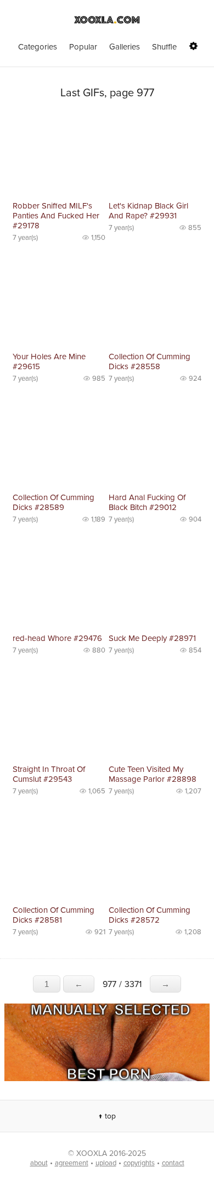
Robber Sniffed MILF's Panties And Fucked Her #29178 (56, 216)
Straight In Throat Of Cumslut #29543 (49, 774)
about (39, 1163)
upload (105, 1163)
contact (173, 1163)
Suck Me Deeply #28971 (152, 638)
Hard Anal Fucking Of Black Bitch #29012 (147, 502)
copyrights (139, 1163)
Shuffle (164, 47)
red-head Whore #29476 (57, 638)
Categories (37, 47)
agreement (71, 1163)
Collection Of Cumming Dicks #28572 (149, 915)
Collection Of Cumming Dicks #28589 (53, 502)
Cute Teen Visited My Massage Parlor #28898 (152, 774)
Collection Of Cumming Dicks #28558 (149, 361)
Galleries (124, 47)
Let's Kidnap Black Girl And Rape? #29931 (148, 211)
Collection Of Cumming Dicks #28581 (53, 915)
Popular (83, 47)
